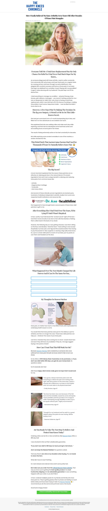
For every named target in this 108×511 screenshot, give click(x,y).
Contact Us (47, 506)
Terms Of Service (59, 506)
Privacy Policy (53, 506)
